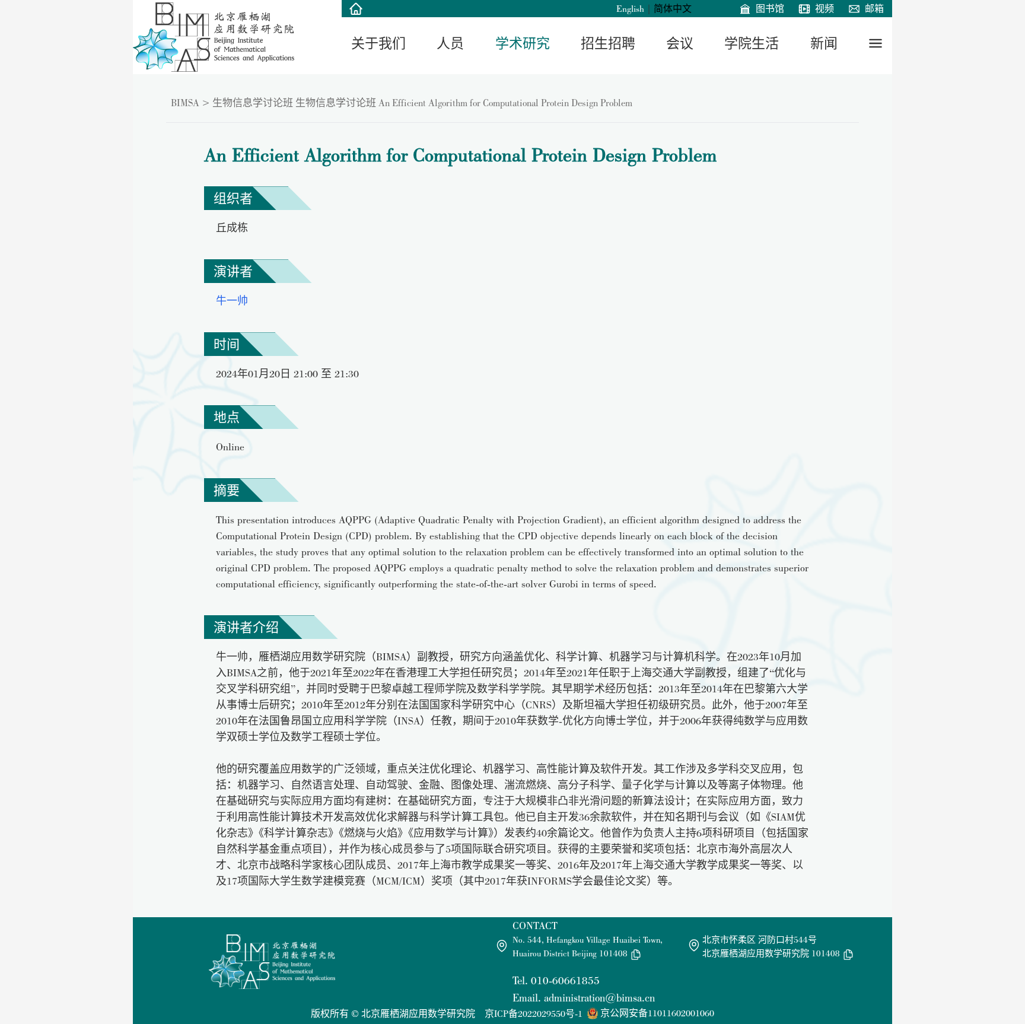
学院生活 (751, 43)
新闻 (824, 43)
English (630, 8)
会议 (679, 43)
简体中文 (673, 8)
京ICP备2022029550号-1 (533, 1013)
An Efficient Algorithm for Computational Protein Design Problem (505, 103)
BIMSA (185, 103)
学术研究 (522, 43)
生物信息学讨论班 (252, 103)
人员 (450, 43)
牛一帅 (232, 300)
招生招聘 (608, 43)
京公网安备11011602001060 (657, 1013)
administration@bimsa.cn (599, 997)
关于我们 (378, 43)
